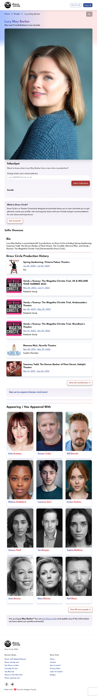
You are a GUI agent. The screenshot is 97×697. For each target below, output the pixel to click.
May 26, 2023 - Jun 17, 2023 (36, 288)
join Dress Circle (49, 619)
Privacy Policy (55, 668)
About (52, 659)
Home (7, 14)
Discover (74, 5)
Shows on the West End (13, 675)
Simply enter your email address (22, 173)
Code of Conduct (56, 672)
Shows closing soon (12, 662)
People (17, 14)
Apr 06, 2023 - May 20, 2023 (37, 309)
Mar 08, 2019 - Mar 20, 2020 (36, 349)
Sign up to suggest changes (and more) (28, 392)
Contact (53, 662)
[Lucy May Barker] (48, 94)
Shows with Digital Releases (15, 659)
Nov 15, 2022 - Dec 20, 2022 (36, 331)
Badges (53, 675)
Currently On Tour (11, 668)
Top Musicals (9, 672)
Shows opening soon (12, 678)
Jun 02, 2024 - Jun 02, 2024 (36, 266)
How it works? (55, 665)
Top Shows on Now (12, 665)
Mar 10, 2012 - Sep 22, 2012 (36, 371)
